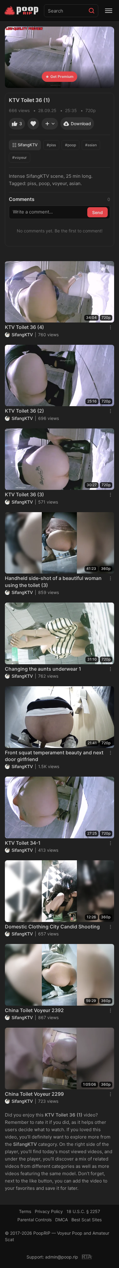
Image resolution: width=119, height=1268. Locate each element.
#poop (70, 145)
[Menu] (108, 10)
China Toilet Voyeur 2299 (34, 1094)
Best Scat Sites (86, 1219)
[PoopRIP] (22, 10)
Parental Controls (34, 1219)
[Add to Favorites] (33, 123)
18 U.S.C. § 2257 (83, 1211)
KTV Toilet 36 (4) (24, 327)
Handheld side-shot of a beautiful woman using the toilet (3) (53, 581)
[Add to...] (49, 123)
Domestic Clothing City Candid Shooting (52, 927)
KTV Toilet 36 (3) (24, 494)
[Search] (91, 11)
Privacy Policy (49, 1211)
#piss (51, 145)
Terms (25, 1211)
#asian (91, 145)
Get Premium (62, 76)
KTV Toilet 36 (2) (24, 411)
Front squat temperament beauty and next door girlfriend (54, 755)
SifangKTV (28, 144)
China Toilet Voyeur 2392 (34, 1010)
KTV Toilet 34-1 (23, 843)
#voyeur (19, 157)
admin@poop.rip (61, 1256)
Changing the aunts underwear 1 (43, 669)
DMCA (61, 1219)
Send (97, 212)
